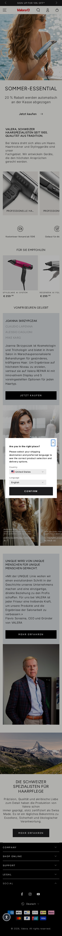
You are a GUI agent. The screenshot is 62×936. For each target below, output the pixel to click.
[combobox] (21, 471)
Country (13, 467)
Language (14, 477)
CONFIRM (31, 491)
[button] (53, 443)
